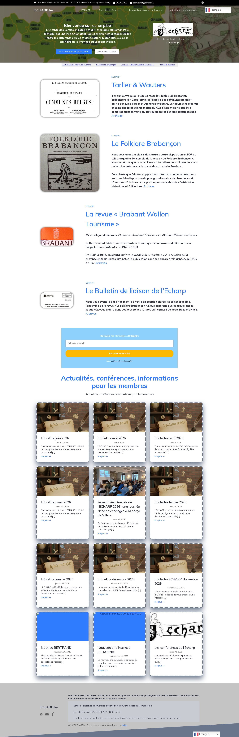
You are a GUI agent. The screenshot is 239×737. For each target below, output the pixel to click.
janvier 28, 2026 (62, 583)
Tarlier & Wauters (167, 65)
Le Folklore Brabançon (106, 65)
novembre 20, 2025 (176, 588)
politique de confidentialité (121, 361)
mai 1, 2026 (119, 442)
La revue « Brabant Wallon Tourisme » (137, 65)
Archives (116, 115)
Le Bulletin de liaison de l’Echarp (77, 65)
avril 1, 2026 (176, 442)
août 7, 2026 (62, 442)
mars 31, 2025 (176, 652)
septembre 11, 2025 (119, 656)
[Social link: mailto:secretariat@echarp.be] (48, 714)
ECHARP (86, 10)
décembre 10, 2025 (119, 583)
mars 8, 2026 (176, 506)
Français (215, 9)
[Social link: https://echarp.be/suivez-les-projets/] (203, 3)
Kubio (124, 725)
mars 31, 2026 (62, 506)
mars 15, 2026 (119, 519)
